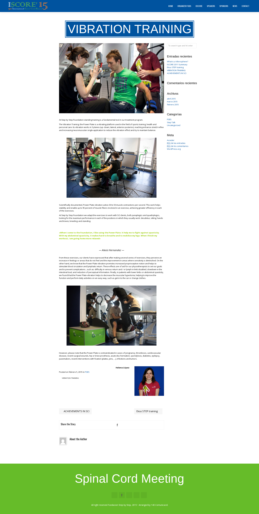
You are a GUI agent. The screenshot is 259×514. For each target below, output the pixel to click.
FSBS (87, 372)
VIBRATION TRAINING (176, 70)
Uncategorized (173, 125)
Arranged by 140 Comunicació (153, 505)
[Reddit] (135, 425)
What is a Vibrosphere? (177, 61)
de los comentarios (177, 146)
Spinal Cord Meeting (129, 478)
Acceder (170, 140)
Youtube (144, 495)
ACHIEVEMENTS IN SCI (76, 411)
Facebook (122, 495)
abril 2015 (171, 98)
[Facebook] (117, 425)
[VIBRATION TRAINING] (111, 112)
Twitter (129, 495)
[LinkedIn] (129, 425)
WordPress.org (174, 149)
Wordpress (137, 495)
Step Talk (171, 122)
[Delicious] (147, 425)
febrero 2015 (173, 104)
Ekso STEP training (147, 411)
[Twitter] (123, 425)
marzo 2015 (172, 101)
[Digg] (141, 425)
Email (115, 495)
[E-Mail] (159, 425)
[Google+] (153, 425)
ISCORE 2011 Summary (177, 64)
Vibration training (70, 378)
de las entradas (176, 143)
